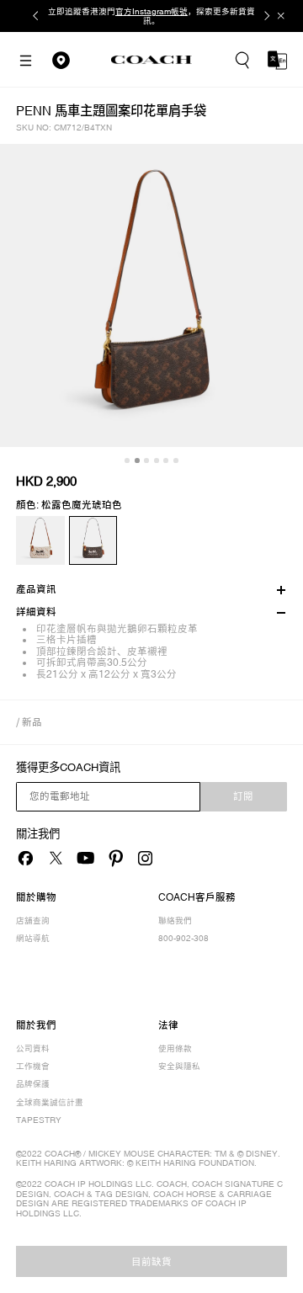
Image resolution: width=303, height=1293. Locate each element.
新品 (32, 721)
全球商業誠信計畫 (49, 1102)
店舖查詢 (33, 920)
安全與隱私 (179, 1066)
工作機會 (33, 1066)
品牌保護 (33, 1083)
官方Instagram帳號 (151, 11)
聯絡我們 (175, 920)
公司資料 (33, 1048)
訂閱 (243, 796)
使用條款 (175, 1048)
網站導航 (33, 938)
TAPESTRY (38, 1120)
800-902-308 (183, 938)
